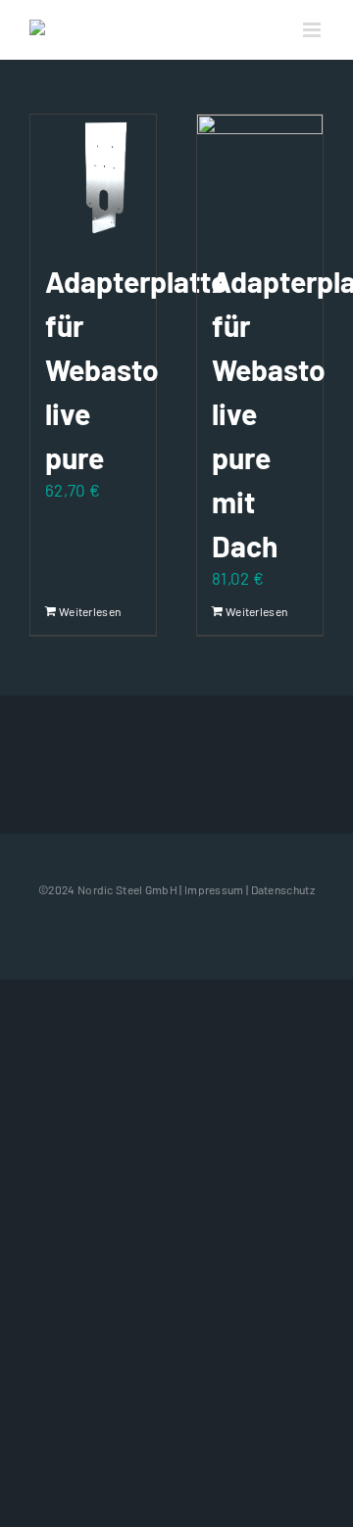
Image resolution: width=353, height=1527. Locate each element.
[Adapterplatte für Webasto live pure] (93, 177)
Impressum (214, 889)
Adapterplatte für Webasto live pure (136, 369)
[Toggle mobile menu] (313, 30)
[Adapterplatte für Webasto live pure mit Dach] (260, 177)
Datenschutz (283, 889)
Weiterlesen (75, 611)
